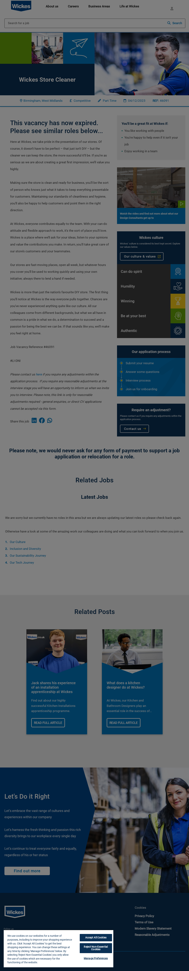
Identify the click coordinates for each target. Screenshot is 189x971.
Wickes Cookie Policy (50, 962)
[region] (58, 948)
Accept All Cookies (95, 937)
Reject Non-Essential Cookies (96, 948)
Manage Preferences (96, 958)
